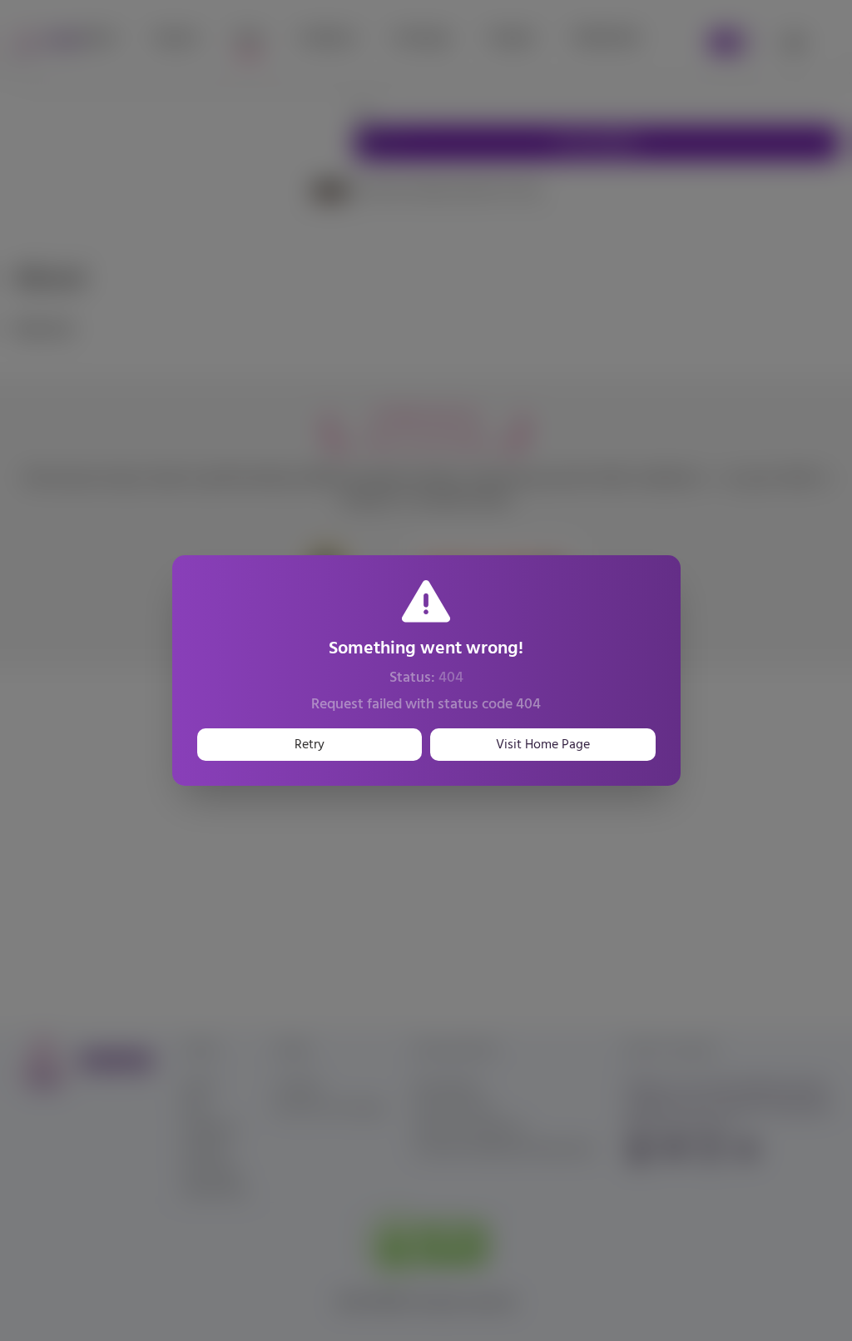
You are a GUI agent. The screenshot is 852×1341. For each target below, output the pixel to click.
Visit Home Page (543, 745)
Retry (309, 745)
